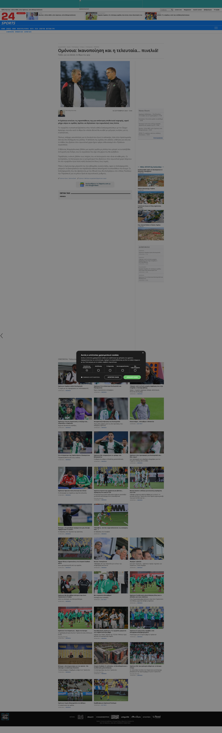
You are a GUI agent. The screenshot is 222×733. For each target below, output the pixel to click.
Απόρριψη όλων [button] (113, 377)
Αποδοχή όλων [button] (132, 377)
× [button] (143, 352)
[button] (90, 377)
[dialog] (111, 366)
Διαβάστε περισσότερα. (110, 362)
